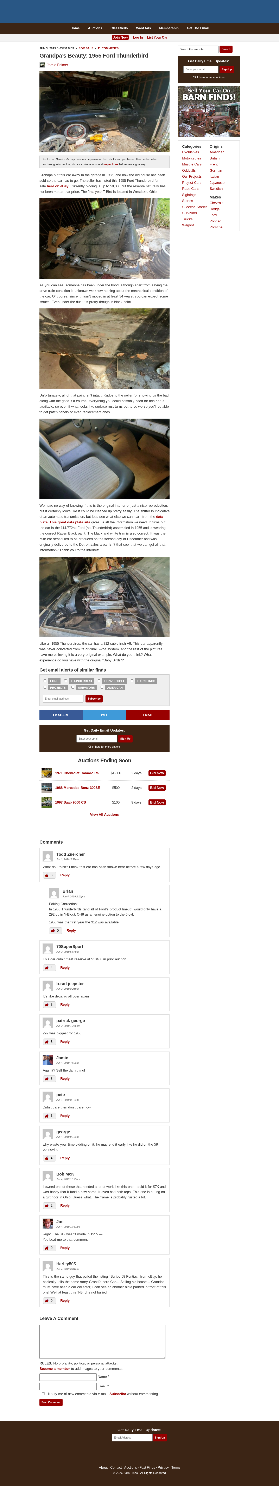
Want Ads (143, 28)
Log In (138, 37)
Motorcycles (191, 158)
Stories (187, 201)
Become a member (54, 1369)
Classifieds (119, 28)
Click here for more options (104, 746)
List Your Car (157, 37)
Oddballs (189, 170)
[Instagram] (148, 1454)
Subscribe (117, 1394)
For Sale (86, 48)
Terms (175, 1467)
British (215, 158)
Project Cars (192, 183)
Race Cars (190, 189)
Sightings (189, 195)
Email (102, 1386)
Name (102, 1377)
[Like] (47, 875)
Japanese (217, 183)
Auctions (95, 28)
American (115, 687)
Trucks (187, 219)
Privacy (163, 1467)
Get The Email (198, 28)
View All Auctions (104, 815)
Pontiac (215, 221)
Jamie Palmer (57, 65)
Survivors (86, 687)
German (216, 170)
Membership (169, 28)
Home (75, 28)
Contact (116, 1467)
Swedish (216, 189)
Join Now (120, 37)
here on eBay (57, 186)
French (215, 164)
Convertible (114, 681)
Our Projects (192, 176)
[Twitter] (131, 1454)
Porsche (216, 227)
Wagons (188, 225)
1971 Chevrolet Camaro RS (77, 773)
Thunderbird (81, 681)
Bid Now (157, 773)
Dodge (215, 209)
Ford (54, 681)
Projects (58, 687)
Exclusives (190, 152)
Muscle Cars (192, 164)
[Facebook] (122, 1454)
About (103, 1467)
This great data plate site (70, 522)
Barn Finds (139, 12)
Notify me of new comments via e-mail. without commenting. (103, 1394)
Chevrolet (217, 203)
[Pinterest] (139, 1454)
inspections (110, 164)
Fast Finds (147, 1467)
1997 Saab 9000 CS (70, 802)
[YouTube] (157, 1454)
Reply (65, 875)
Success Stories (195, 207)
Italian (214, 176)
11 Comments (108, 48)
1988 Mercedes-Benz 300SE (77, 788)
